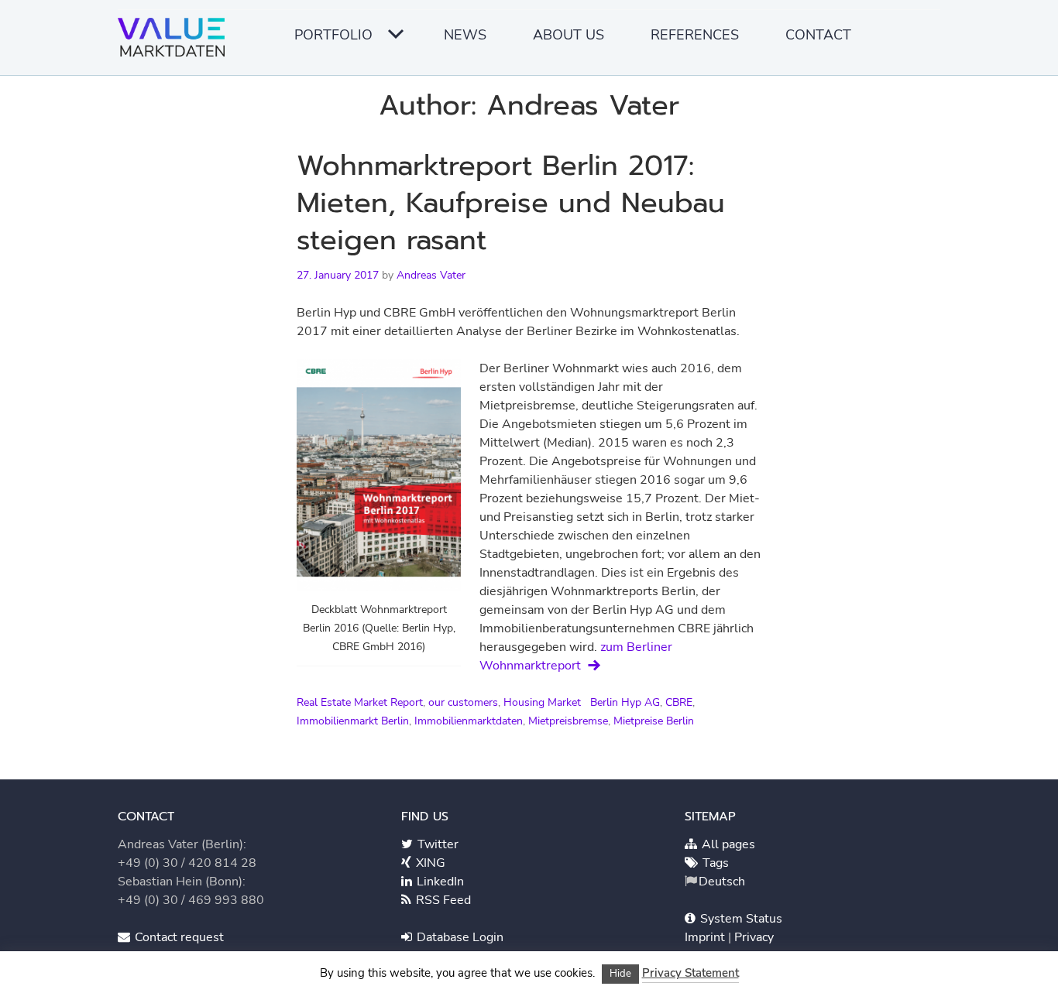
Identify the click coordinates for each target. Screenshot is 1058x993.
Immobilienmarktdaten (468, 721)
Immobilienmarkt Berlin (353, 721)
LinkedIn (439, 881)
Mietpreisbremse (568, 721)
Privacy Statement (690, 973)
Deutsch (722, 881)
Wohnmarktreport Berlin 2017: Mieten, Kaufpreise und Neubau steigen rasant (511, 203)
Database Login (458, 937)
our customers (463, 702)
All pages (727, 844)
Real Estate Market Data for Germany (176, 42)
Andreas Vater (431, 275)
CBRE (678, 702)
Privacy (754, 937)
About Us (568, 35)
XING (429, 862)
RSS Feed (442, 900)
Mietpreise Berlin (653, 721)
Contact (818, 35)
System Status (739, 918)
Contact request (178, 937)
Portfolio (333, 35)
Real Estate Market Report (360, 702)
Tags (714, 862)
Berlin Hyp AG (625, 702)
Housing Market (542, 702)
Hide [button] (620, 974)
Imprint (706, 937)
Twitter (436, 844)
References (695, 35)
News (465, 35)
